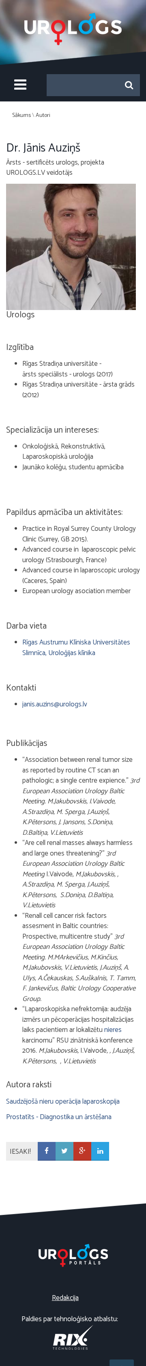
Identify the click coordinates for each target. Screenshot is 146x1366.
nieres (113, 1030)
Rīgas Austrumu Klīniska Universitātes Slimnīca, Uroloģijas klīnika (76, 648)
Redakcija (65, 1298)
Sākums (21, 115)
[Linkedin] (100, 1151)
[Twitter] (64, 1151)
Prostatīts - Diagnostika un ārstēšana (59, 1117)
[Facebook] (47, 1151)
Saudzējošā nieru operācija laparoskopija (63, 1101)
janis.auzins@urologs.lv (54, 704)
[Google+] (82, 1151)
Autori (43, 115)
